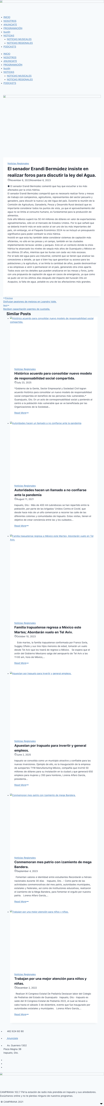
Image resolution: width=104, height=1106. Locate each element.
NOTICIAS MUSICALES (19, 39)
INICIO (7, 17)
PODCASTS (10, 46)
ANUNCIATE (10, 24)
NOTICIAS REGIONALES (20, 43)
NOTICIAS (9, 35)
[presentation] (54, 340)
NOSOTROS (10, 21)
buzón (7, 32)
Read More (21, 412)
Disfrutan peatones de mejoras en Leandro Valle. (30, 300)
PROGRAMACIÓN (13, 28)
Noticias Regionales (18, 163)
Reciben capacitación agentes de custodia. (26, 307)
